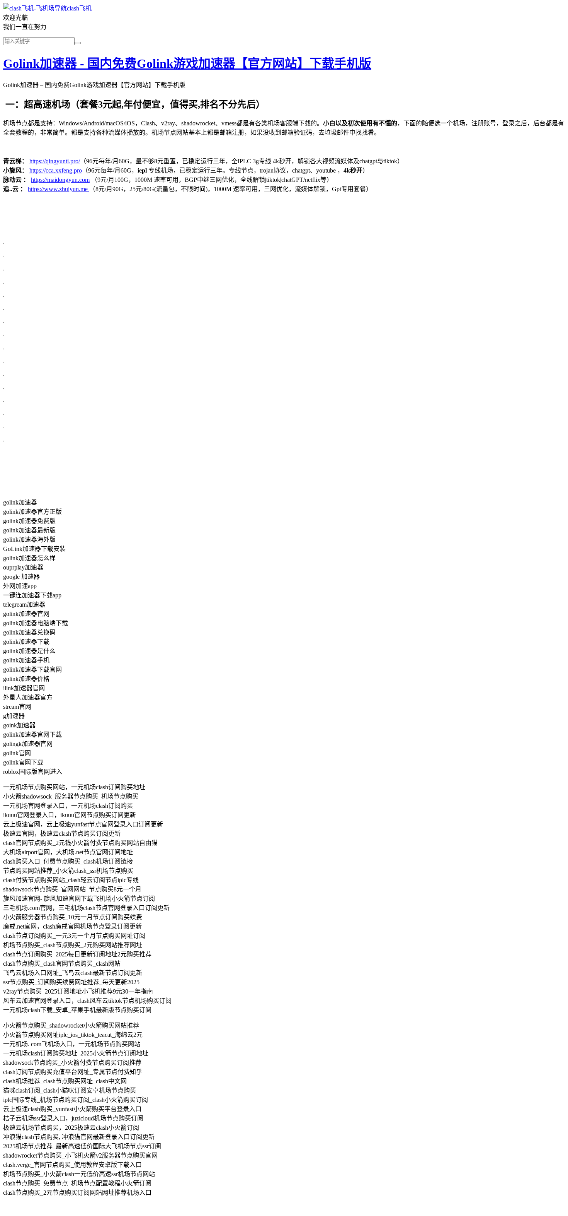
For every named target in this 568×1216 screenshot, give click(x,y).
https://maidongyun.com (60, 179)
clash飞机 (79, 8)
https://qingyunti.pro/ (54, 161)
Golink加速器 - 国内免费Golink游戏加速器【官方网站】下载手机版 (187, 63)
